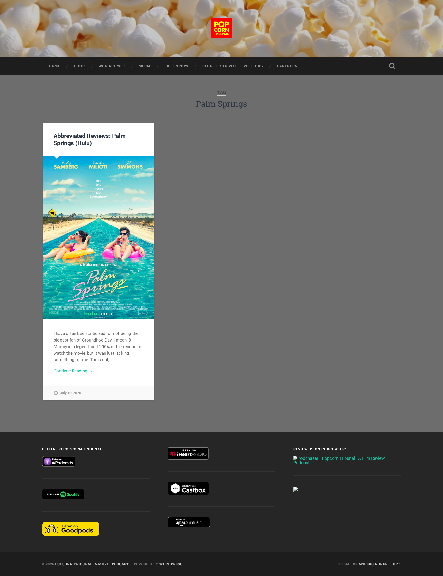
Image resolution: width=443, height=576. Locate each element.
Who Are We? (112, 66)
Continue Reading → (73, 371)
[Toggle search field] (392, 66)
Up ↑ (397, 564)
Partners (287, 66)
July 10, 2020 (70, 393)
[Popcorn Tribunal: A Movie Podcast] (221, 28)
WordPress (171, 564)
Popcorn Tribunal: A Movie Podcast (92, 564)
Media (145, 66)
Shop (79, 66)
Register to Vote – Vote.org (232, 66)
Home (54, 66)
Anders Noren (373, 564)
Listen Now (176, 66)
